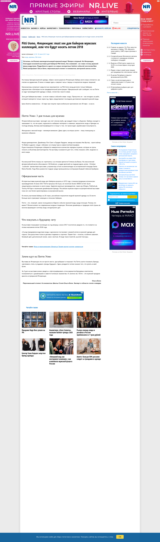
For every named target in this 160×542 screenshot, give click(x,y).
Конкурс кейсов (104, 28)
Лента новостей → (113, 92)
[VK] (117, 17)
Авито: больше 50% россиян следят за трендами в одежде (89, 358)
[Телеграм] (113, 17)
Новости (25, 28)
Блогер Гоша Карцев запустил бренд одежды (33, 354)
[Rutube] (132, 17)
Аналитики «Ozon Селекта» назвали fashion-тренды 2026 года (61, 332)
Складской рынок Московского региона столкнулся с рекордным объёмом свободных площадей (124, 58)
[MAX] (121, 17)
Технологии (65, 28)
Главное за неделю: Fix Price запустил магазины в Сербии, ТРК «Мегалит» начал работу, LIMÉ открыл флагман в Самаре (124, 50)
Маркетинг (52, 28)
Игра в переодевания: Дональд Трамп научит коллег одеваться (58, 246)
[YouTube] (128, 17)
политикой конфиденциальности (126, 200)
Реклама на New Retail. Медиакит (122, 142)
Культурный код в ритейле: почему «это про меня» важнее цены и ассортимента (128, 177)
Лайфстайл (87, 28)
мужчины (32, 57)
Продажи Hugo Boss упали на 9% (33, 331)
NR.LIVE (117, 28)
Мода (38, 37)
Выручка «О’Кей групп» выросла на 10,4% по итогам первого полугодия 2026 (123, 65)
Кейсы (43, 28)
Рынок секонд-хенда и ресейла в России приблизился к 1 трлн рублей (88, 332)
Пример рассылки (124, 203)
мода (26, 57)
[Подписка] (136, 17)
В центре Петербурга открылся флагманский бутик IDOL (121, 76)
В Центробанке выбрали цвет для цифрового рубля (122, 88)
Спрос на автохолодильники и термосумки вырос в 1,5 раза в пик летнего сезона (122, 82)
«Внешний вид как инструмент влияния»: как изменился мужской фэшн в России (60, 360)
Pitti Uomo (38, 57)
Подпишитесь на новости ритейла (122, 194)
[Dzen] (124, 17)
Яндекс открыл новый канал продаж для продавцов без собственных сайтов (124, 71)
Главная (24, 37)
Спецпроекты (133, 28)
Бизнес (35, 28)
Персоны (76, 28)
